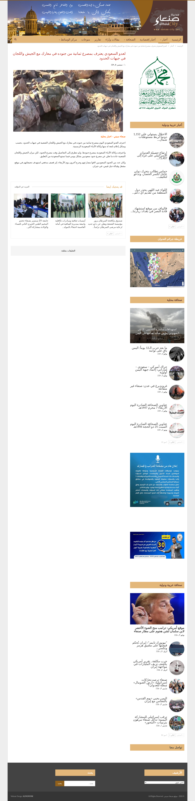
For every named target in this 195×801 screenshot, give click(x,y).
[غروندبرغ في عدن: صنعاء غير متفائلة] (176, 392)
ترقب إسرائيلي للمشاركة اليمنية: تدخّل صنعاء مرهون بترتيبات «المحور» (150, 720)
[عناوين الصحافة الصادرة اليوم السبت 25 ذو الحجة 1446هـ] (176, 430)
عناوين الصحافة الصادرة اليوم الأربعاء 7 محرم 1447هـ (148, 406)
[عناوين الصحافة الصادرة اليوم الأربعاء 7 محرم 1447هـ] (176, 411)
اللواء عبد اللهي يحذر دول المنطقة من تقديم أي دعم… (149, 191)
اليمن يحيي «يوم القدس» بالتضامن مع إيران (151, 700)
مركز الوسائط (69, 39)
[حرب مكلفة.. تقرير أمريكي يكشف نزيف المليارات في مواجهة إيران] (176, 667)
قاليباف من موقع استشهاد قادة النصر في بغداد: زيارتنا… (149, 210)
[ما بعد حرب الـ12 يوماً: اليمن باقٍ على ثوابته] (176, 354)
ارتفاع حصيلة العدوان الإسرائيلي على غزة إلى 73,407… (152, 155)
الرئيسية (176, 39)
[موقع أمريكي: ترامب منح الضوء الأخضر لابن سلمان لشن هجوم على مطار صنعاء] (157, 608)
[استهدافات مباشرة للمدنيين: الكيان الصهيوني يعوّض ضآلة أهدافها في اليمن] (157, 325)
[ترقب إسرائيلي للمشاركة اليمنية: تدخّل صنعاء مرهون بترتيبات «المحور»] (176, 723)
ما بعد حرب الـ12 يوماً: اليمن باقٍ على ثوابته (149, 349)
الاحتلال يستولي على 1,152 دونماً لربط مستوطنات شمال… (150, 137)
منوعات (85, 39)
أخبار (164, 39)
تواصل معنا (176, 747)
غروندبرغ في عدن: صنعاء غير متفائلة (148, 387)
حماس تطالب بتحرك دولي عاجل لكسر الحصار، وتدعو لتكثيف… (150, 174)
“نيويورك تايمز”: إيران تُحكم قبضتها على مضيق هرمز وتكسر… (149, 645)
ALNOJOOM (28, 796)
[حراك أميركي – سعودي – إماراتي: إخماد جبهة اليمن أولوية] (176, 373)
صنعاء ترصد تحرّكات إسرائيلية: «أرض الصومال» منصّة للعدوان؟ (150, 682)
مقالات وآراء (112, 39)
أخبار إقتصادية (148, 39)
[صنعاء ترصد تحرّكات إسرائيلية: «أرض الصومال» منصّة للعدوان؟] (176, 686)
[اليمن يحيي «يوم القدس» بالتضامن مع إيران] (176, 704)
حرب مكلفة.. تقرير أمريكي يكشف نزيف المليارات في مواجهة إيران (150, 664)
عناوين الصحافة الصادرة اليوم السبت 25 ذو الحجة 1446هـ (148, 425)
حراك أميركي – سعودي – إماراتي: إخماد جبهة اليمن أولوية (151, 370)
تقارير (97, 39)
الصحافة (130, 39)
